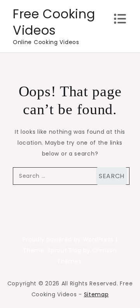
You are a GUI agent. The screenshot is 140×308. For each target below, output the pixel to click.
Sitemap (96, 294)
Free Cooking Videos (54, 22)
